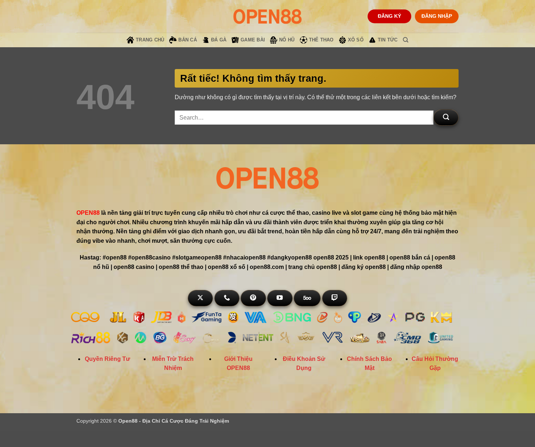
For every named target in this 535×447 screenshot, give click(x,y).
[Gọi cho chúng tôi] (226, 298)
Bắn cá (187, 40)
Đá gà (218, 40)
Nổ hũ (286, 40)
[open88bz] (267, 16)
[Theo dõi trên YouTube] (279, 298)
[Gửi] (446, 117)
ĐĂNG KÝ (389, 16)
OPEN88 (88, 213)
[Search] (405, 40)
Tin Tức (388, 40)
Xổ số (356, 40)
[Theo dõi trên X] (200, 298)
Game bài (253, 40)
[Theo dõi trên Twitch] (334, 298)
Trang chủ (150, 40)
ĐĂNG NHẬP (436, 16)
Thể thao (321, 40)
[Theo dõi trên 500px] (307, 298)
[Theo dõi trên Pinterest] (253, 298)
